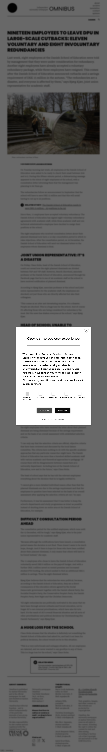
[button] (53, 419)
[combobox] (86, 331)
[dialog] (53, 376)
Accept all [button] (62, 410)
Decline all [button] (44, 410)
